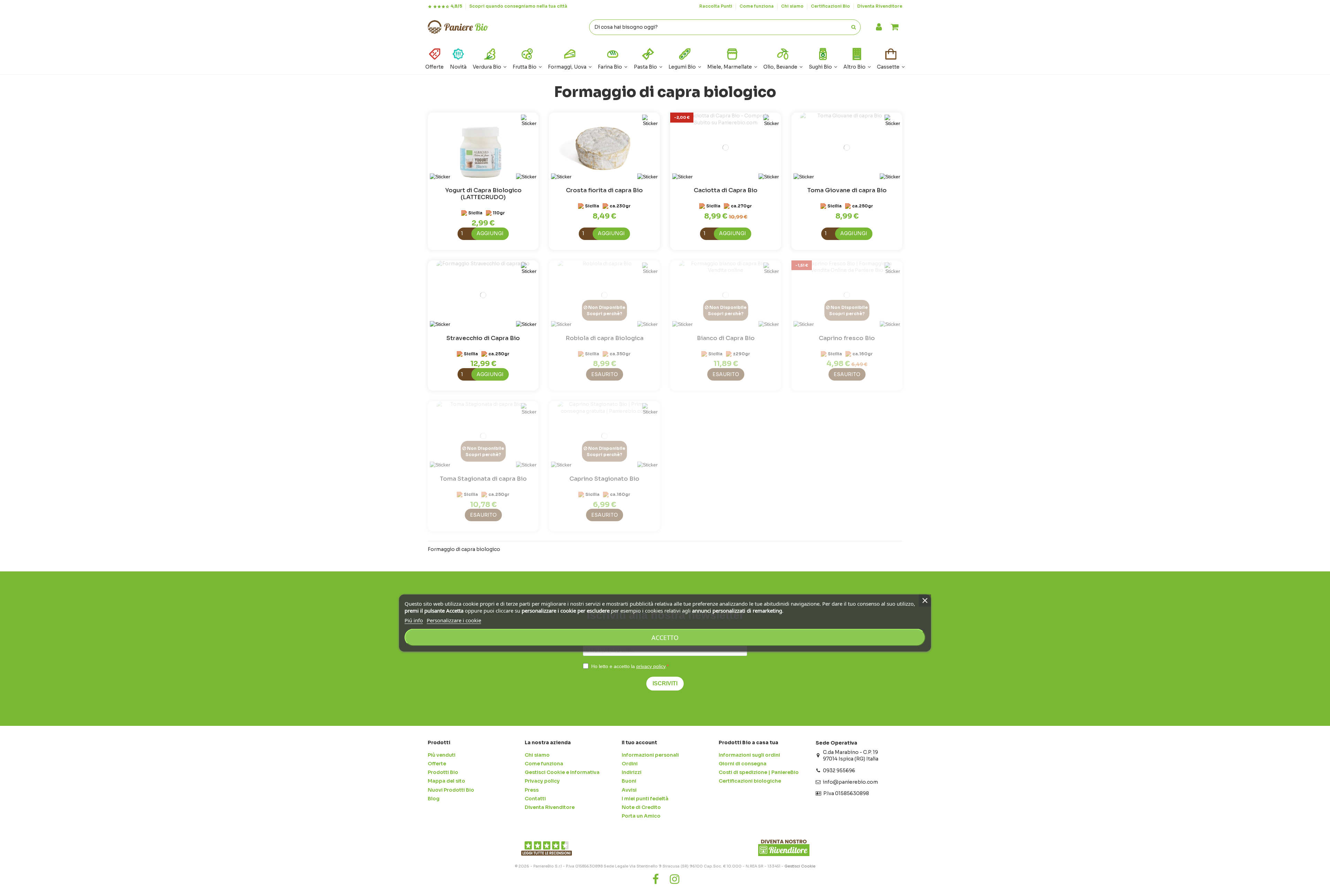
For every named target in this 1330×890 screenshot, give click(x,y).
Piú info (414, 620)
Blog (434, 798)
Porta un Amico (641, 816)
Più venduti (441, 755)
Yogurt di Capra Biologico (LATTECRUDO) (483, 194)
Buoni (629, 781)
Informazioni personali (650, 755)
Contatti (535, 798)
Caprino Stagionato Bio (604, 478)
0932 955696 (839, 770)
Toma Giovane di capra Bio (847, 190)
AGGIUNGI (490, 233)
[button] (857, 58)
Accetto (665, 637)
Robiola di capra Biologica (605, 338)
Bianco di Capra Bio (726, 338)
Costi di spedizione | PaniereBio (759, 772)
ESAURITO (604, 374)
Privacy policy (542, 781)
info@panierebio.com (850, 782)
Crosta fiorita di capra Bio (604, 190)
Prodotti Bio (443, 772)
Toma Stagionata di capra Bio (483, 478)
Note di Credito (641, 807)
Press (532, 790)
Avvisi (629, 790)
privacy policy (650, 666)
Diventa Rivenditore (879, 6)
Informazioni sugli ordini (749, 755)
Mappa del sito (446, 781)
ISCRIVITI (665, 683)
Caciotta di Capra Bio (725, 190)
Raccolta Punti (716, 6)
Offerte (437, 763)
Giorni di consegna (742, 763)
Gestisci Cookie (799, 866)
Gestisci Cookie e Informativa (562, 772)
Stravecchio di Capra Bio (483, 338)
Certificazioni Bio (831, 6)
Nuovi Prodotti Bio (451, 790)
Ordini (630, 763)
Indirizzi (631, 772)
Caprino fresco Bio (847, 338)
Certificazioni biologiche (750, 781)
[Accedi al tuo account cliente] (879, 27)
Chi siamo (793, 6)
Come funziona (757, 6)
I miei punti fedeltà (645, 798)
